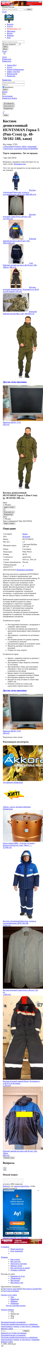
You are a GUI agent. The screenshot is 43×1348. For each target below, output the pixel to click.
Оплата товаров (7, 1310)
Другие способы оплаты (16, 1306)
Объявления (15, 1278)
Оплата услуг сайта (9, 1295)
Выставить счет (17, 1283)
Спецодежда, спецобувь (12, 149)
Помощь (4, 1257)
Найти (5, 46)
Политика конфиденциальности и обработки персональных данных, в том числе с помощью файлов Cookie (20, 1326)
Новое (25, 534)
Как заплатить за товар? (20, 1268)
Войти (4, 92)
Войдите (6, 1186)
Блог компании (17, 1251)
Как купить (15, 1259)
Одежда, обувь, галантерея (25, 146)
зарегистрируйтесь (21, 1186)
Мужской (26, 537)
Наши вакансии (17, 1249)
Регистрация (7, 96)
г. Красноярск (8, 146)
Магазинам (15, 1280)
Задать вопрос (9, 507)
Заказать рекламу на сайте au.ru (15, 1238)
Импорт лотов (16, 1266)
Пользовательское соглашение (13, 1322)
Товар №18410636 (30, 149)
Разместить (6, 59)
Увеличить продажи (19, 1264)
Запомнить (9, 87)
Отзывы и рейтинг (18, 1270)
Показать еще (9, 1158)
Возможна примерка (25, 570)
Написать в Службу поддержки (14, 1333)
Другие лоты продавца (15, 382)
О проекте (5, 1247)
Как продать (16, 1261)
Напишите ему (20, 164)
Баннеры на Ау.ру (18, 1276)
